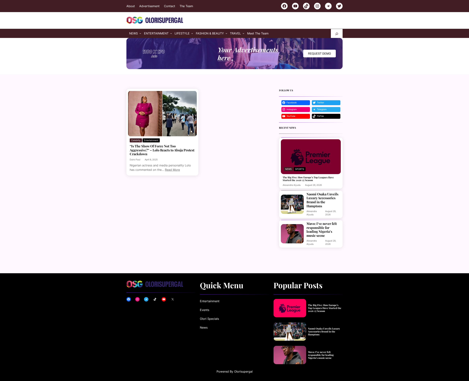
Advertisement (149, 6)
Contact (169, 6)
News (288, 169)
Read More (172, 170)
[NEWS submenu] (140, 33)
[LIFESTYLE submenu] (192, 33)
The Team (186, 6)
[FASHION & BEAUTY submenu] (226, 33)
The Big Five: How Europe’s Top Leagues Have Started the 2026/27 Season (308, 179)
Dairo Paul (135, 159)
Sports (299, 169)
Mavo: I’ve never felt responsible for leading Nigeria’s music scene (321, 230)
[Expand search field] (337, 33)
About (130, 6)
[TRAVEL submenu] (243, 33)
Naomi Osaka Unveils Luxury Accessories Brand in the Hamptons (322, 200)
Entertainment (151, 140)
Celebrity (136, 140)
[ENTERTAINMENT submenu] (171, 33)
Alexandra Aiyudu (292, 185)
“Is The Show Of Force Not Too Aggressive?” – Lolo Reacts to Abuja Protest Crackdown (162, 150)
